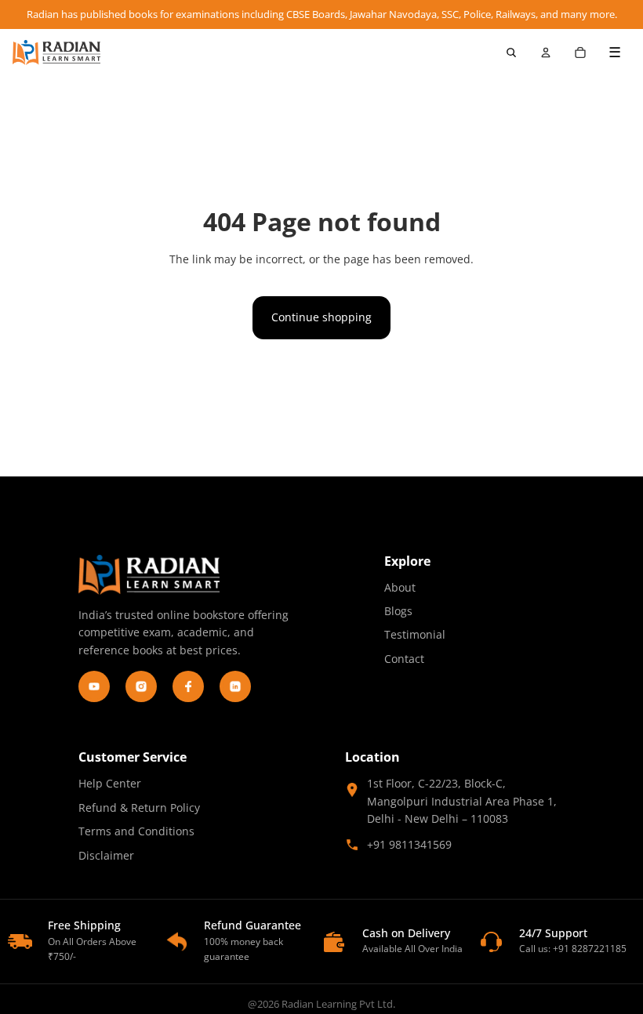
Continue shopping (321, 317)
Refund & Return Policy (139, 807)
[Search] (511, 52)
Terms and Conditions (136, 831)
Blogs (398, 610)
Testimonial (414, 634)
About (400, 587)
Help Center (109, 783)
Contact (404, 658)
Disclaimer (106, 855)
